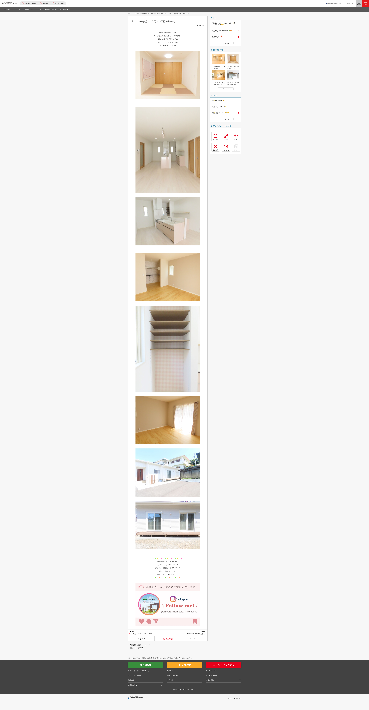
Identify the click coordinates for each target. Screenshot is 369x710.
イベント (39, 9)
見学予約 (215, 139)
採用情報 (170, 680)
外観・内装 (226, 150)
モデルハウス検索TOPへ (137, 648)
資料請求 (45, 3)
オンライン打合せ (59, 3)
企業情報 (131, 680)
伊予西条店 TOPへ (65, 9)
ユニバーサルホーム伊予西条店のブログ (138, 14)
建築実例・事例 (29, 9)
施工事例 (169, 639)
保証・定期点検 (172, 675)
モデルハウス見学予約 (30, 3)
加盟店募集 (350, 3)
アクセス (236, 139)
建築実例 (170, 671)
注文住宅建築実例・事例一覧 (158, 14)
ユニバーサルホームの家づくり (138, 671)
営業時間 (215, 150)
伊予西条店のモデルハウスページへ (140, 645)
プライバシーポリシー (189, 690)
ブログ (19, 9)
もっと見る (226, 43)
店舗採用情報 (132, 685)
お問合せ (226, 139)
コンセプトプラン (212, 671)
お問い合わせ (177, 690)
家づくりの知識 (211, 675)
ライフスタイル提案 (135, 675)
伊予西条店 (7, 9)
